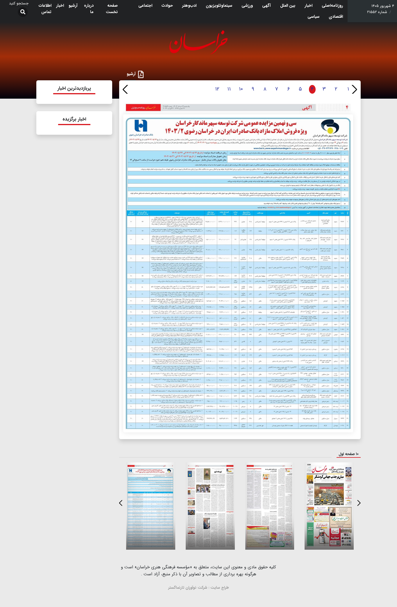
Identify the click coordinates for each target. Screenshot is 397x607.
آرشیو (73, 5)
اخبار (308, 5)
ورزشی (247, 5)
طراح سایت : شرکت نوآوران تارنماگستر (198, 588)
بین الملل (287, 5)
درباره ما (89, 8)
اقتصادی (336, 16)
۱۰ (241, 89)
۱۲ (217, 89)
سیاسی (313, 16)
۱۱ (229, 89)
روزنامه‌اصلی (332, 5)
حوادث (167, 5)
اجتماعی (145, 5)
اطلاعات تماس (45, 8)
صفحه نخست (112, 8)
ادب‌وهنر (189, 5)
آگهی (266, 5)
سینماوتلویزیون (219, 5)
